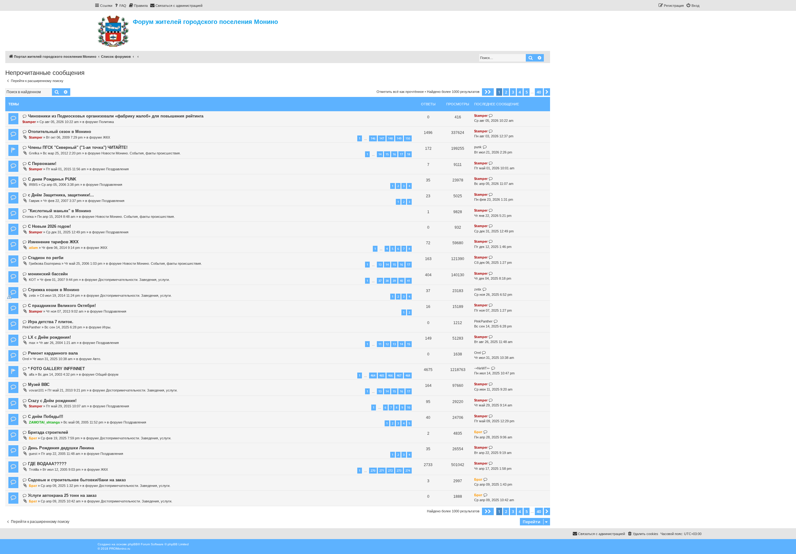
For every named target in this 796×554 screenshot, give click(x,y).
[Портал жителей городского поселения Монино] (114, 30)
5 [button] (526, 92)
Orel (25, 359)
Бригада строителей (48, 432)
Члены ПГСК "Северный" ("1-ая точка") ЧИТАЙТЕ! (77, 147)
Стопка (28, 216)
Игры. (106, 327)
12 (387, 344)
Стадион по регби (45, 257)
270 (373, 471)
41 (408, 281)
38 (387, 281)
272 (390, 471)
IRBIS (33, 184)
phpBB (133, 544)
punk (478, 147)
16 (394, 154)
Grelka (34, 153)
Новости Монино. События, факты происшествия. (141, 153)
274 (407, 471)
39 (394, 281)
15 (387, 154)
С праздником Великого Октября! (62, 305)
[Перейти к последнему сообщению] (490, 115)
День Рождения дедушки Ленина (61, 448)
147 (381, 138)
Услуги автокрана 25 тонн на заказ (62, 495)
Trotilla (34, 469)
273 (399, 471)
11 (380, 344)
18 (408, 154)
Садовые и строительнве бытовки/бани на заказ (77, 480)
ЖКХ (106, 137)
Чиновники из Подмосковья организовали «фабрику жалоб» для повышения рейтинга (115, 116)
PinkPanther (31, 327)
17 (401, 154)
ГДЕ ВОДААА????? (47, 463)
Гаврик (34, 201)
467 (399, 375)
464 (373, 375)
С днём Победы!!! (45, 416)
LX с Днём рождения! (49, 337)
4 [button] (520, 92)
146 (373, 138)
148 (390, 138)
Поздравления (117, 169)
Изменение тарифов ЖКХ (53, 242)
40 (401, 281)
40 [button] (539, 92)
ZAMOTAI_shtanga (44, 422)
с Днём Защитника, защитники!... (61, 195)
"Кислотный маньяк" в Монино (59, 210)
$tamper (29, 122)
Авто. (97, 359)
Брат (33, 438)
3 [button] (513, 92)
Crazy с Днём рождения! (52, 400)
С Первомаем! (42, 163)
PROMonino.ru (119, 548)
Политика (106, 122)
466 (390, 375)
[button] (488, 92)
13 (380, 265)
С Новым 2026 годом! (49, 226)
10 (408, 407)
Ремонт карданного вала (53, 353)
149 (399, 138)
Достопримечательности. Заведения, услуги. (134, 280)
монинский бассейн (48, 274)
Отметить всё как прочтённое (400, 92)
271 (381, 471)
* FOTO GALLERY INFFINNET (56, 368)
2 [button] (506, 92)
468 (407, 375)
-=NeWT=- (482, 368)
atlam (33, 248)
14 (380, 154)
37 (380, 281)
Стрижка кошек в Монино (53, 289)
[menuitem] (120, 5)
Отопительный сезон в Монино (59, 131)
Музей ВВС (38, 384)
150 (407, 138)
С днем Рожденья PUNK (52, 179)
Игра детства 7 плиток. (50, 321)
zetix (32, 295)
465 (381, 375)
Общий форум (106, 374)
